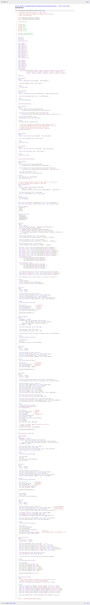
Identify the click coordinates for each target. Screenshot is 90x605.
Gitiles (7, 603)
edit (44, 10)
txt (85, 603)
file (40, 10)
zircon (60, 6)
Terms (14, 603)
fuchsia (17, 6)
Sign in (87, 2)
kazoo (68, 6)
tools (64, 6)
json (88, 603)
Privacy (10, 603)
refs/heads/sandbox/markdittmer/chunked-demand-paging (40, 6)
